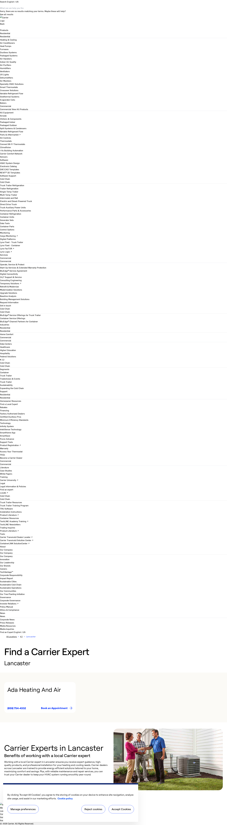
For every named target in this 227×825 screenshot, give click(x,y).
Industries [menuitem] (4, 324)
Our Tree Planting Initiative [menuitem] (12, 594)
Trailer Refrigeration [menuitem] (9, 188)
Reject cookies (93, 809)
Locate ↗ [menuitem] (4, 492)
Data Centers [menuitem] (6, 343)
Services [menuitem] (4, 254)
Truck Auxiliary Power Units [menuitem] (13, 207)
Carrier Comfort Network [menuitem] (11, 153)
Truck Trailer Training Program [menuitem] (14, 505)
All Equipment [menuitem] (6, 112)
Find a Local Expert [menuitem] (9, 404)
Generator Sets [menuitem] (7, 220)
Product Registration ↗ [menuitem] (10, 445)
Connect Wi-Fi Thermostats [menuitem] (12, 144)
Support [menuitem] (3, 391)
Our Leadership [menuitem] (7, 562)
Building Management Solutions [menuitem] (14, 299)
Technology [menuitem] (5, 423)
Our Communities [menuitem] (8, 590)
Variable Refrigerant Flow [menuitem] (11, 93)
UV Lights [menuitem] (4, 74)
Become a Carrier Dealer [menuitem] (11, 457)
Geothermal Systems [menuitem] (9, 96)
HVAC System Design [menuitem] (10, 163)
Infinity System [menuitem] (7, 426)
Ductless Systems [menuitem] (8, 52)
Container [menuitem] (4, 372)
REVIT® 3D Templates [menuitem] (10, 172)
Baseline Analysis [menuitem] (8, 295)
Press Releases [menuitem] (7, 622)
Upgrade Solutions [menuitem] (8, 292)
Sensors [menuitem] (3, 156)
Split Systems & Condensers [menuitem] (13, 128)
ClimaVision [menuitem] (5, 147)
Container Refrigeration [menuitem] (10, 213)
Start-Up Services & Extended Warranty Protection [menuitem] (23, 267)
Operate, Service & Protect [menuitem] (12, 264)
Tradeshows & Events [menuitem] (10, 378)
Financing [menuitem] (4, 410)
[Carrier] (113, 19)
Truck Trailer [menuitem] (6, 375)
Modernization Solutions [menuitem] (11, 289)
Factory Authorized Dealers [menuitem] (12, 413)
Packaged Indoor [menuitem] (7, 121)
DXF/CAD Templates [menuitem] (9, 169)
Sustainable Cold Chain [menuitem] (10, 584)
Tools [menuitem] (2, 533)
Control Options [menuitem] (7, 229)
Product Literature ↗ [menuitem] (9, 514)
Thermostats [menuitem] (6, 140)
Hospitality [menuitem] (5, 353)
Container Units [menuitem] (7, 216)
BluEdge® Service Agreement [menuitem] (13, 270)
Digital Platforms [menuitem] (8, 238)
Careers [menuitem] (3, 568)
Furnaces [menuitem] (4, 49)
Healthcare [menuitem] (5, 346)
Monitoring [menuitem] (5, 232)
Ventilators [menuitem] (5, 71)
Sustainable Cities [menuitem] (8, 581)
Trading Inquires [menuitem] (7, 527)
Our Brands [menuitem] (5, 565)
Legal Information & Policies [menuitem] (13, 486)
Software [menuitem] (4, 159)
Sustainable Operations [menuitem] (10, 587)
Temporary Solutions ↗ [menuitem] (10, 283)
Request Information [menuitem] (9, 302)
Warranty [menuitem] (4, 448)
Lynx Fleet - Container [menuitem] (10, 245)
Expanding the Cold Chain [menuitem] (12, 388)
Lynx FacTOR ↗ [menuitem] (7, 248)
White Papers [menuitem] (6, 473)
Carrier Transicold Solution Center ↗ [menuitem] (16, 540)
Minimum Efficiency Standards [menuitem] (14, 419)
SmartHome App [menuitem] (7, 432)
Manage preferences (23, 809)
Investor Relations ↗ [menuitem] (9, 603)
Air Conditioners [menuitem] (7, 42)
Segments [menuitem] (4, 369)
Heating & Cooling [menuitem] (8, 39)
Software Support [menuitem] (8, 175)
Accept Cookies (121, 809)
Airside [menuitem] (3, 115)
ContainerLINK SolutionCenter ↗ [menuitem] (15, 543)
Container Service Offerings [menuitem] (12, 318)
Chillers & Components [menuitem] (10, 118)
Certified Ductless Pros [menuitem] (10, 416)
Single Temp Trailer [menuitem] (9, 191)
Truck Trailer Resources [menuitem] (11, 502)
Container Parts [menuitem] (7, 226)
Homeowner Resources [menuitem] (10, 400)
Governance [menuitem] (5, 597)
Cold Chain (5, 181)
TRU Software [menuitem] (6, 508)
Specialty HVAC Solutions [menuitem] (12, 83)
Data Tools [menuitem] (5, 223)
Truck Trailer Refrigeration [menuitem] (12, 185)
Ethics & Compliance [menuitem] (9, 609)
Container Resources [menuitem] (9, 518)
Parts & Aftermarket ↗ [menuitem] (10, 134)
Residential (5, 36)
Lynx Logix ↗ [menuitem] (6, 251)
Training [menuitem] (4, 476)
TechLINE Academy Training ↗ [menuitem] (14, 521)
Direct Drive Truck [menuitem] (8, 204)
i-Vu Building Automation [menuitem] (11, 150)
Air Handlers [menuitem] (6, 58)
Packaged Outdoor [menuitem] (8, 125)
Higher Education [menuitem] (8, 350)
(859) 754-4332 (16, 708)
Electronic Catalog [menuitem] (8, 166)
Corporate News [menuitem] (7, 619)
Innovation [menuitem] (4, 559)
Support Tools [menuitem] (6, 441)
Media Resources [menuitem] (8, 625)
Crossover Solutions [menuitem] (9, 90)
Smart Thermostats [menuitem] (9, 87)
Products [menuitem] (4, 30)
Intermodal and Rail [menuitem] (9, 197)
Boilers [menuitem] (3, 102)
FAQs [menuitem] (2, 454)
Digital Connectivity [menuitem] (9, 273)
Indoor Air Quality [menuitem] (8, 61)
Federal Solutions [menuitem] (8, 356)
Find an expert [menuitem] (6, 489)
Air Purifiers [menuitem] (5, 64)
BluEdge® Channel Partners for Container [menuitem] (19, 321)
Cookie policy (65, 798)
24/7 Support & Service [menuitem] (11, 277)
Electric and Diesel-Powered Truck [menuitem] (16, 201)
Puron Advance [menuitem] (7, 438)
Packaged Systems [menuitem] (8, 55)
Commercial (5, 109)
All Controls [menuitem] (5, 137)
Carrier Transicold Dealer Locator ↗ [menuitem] (16, 537)
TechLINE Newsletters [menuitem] (10, 524)
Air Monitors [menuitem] (5, 80)
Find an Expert (7, 632)
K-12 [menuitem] (2, 359)
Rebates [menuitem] (3, 407)
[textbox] (56, 768)
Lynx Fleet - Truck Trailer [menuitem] (11, 242)
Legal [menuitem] (2, 483)
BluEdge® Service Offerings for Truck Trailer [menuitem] (20, 315)
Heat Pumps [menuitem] (5, 45)
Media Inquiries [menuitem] (7, 628)
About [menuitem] (3, 546)
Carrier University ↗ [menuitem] (9, 480)
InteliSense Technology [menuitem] (10, 429)
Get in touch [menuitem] (5, 305)
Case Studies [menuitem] (6, 470)
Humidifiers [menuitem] (5, 68)
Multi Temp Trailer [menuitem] (8, 194)
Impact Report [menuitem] (6, 578)
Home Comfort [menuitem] (6, 334)
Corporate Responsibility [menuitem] (11, 575)
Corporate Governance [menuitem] (10, 600)
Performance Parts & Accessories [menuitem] (15, 210)
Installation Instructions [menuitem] (11, 511)
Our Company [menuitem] (6, 556)
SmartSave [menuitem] (5, 435)
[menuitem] (5, 33)
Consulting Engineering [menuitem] (11, 280)
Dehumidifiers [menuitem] (6, 77)
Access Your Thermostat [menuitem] (11, 451)
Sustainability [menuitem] (6, 384)
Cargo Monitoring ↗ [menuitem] (9, 235)
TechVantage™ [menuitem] (6, 571)
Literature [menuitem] (4, 467)
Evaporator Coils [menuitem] (7, 99)
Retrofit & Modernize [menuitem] (9, 286)
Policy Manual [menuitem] (6, 606)
